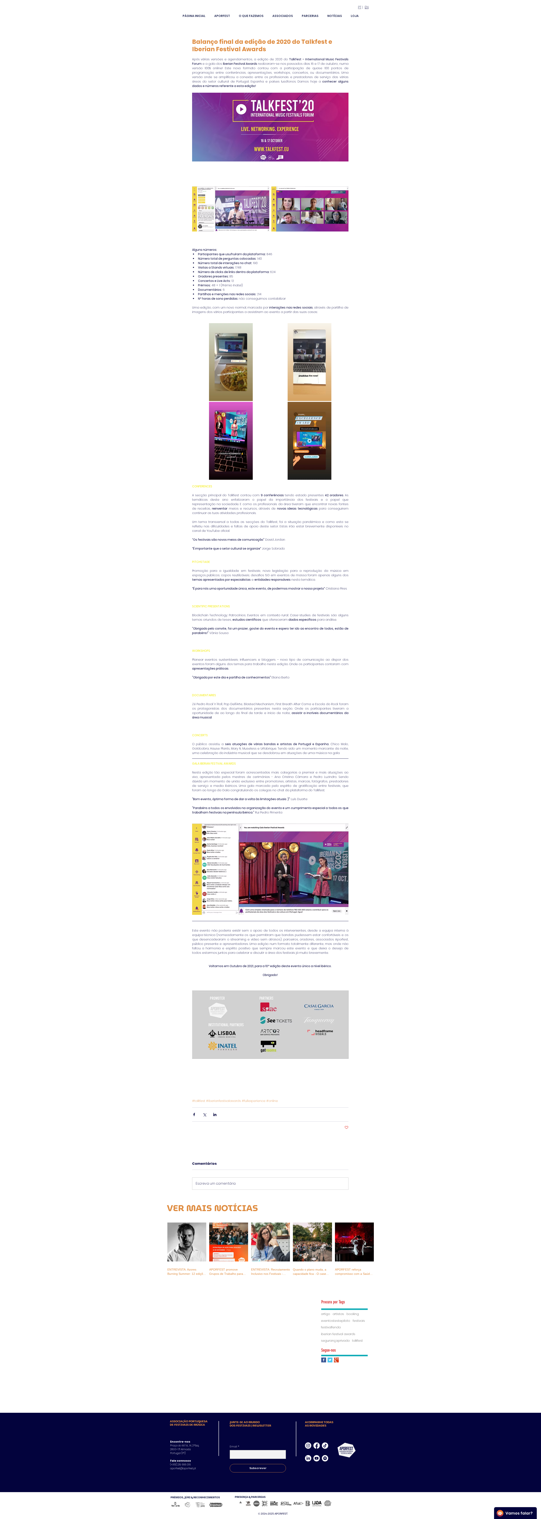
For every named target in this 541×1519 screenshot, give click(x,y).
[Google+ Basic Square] (336, 1360)
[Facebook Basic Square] (323, 1360)
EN (367, 7)
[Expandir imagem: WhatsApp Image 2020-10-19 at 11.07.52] (309, 441)
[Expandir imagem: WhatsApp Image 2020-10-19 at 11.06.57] (231, 441)
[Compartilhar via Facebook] (194, 1114)
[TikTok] (325, 1445)
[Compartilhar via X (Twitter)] (204, 1114)
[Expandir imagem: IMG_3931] (231, 362)
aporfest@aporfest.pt (183, 1468)
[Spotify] (325, 1458)
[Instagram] (308, 1445)
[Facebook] (316, 1445)
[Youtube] (316, 1458)
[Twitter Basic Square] (330, 1360)
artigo (325, 1314)
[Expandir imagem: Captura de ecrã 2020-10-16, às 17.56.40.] (309, 209)
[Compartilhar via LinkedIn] (215, 1114)
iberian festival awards (338, 1334)
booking (353, 1314)
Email (234, 1446)
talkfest (357, 1341)
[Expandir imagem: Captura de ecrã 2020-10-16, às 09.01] (230, 209)
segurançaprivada (335, 1341)
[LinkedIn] (308, 1458)
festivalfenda (331, 1327)
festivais (359, 1321)
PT (359, 7)
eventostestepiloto (335, 1321)
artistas (338, 1314)
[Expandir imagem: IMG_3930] (309, 362)
